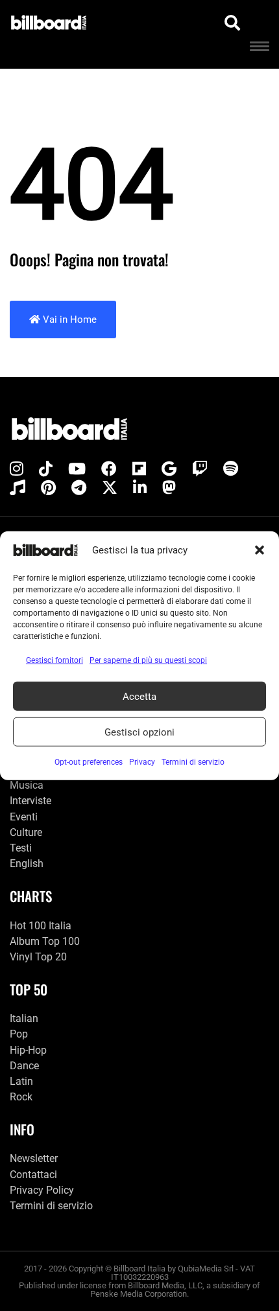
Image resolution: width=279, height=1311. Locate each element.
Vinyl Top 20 (38, 957)
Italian (24, 1018)
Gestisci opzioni (139, 731)
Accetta (139, 696)
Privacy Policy (42, 1190)
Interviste (30, 801)
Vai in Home (68, 319)
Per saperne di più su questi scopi (148, 660)
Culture (26, 832)
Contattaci (33, 1174)
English (26, 863)
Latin (21, 1081)
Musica (26, 785)
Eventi (24, 817)
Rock (21, 1097)
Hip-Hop (28, 1050)
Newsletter (34, 1158)
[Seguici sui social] (16, 469)
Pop (19, 1034)
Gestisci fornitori (54, 660)
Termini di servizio (51, 1206)
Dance (24, 1066)
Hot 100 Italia (40, 926)
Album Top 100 (45, 941)
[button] (259, 550)
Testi (21, 848)
